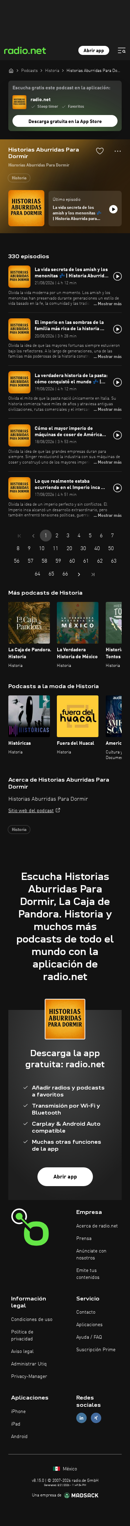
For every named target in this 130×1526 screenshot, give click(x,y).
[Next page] (79, 574)
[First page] (19, 535)
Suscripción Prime (95, 1349)
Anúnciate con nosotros (91, 1254)
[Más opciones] (118, 151)
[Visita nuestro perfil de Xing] (96, 1417)
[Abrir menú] (122, 50)
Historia (19, 178)
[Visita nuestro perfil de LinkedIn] (81, 1417)
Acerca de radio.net (97, 1226)
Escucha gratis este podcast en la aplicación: (61, 87)
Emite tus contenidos (87, 1274)
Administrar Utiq (29, 1364)
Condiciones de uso (31, 1319)
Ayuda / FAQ (89, 1337)
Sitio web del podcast (31, 810)
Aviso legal (22, 1351)
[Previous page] (33, 535)
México (69, 1469)
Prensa (84, 1238)
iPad (15, 1424)
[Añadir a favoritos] (99, 150)
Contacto (85, 1312)
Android (19, 1436)
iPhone (18, 1411)
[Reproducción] (113, 209)
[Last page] (92, 574)
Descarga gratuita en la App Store (65, 121)
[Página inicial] (11, 70)
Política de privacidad (22, 1335)
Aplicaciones (89, 1324)
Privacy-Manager (29, 1376)
